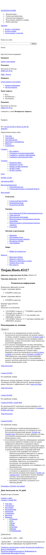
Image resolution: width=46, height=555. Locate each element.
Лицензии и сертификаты (14, 142)
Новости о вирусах (16, 259)
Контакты (8, 515)
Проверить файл (15, 163)
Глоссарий (13, 227)
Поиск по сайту (6, 40)
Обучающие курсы (16, 237)
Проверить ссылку (16, 164)
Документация (11, 14)
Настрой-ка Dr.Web (16, 241)
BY (25, 127)
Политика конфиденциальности (12, 551)
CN (5, 127)
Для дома (8, 136)
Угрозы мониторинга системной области (24, 189)
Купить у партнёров (12, 29)
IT (15, 127)
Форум (8, 74)
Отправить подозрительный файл (21, 153)
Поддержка (9, 507)
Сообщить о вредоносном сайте (21, 157)
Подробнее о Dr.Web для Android (13, 486)
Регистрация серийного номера (17, 20)
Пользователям (10, 509)
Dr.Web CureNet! (15, 170)
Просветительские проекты (19, 239)
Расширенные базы (16, 203)
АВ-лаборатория (11, 140)
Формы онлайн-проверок (18, 166)
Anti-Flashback (14, 243)
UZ (22, 127)
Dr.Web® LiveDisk (33, 354)
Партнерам (9, 511)
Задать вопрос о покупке (14, 33)
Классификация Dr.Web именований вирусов (26, 213)
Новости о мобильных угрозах (20, 261)
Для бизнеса (9, 138)
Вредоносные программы (18, 217)
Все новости (14, 265)
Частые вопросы (11, 87)
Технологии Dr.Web (16, 205)
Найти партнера (12, 22)
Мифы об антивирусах (17, 251)
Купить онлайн (10, 31)
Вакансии (8, 517)
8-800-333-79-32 (6, 71)
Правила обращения (12, 85)
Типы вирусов (14, 215)
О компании (9, 146)
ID (28, 127)
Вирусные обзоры (16, 257)
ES (10, 127)
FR (13, 127)
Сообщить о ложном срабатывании (22, 155)
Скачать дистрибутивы (14, 16)
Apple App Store (36, 384)
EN (8, 127)
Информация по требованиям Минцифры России (18, 552)
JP (17, 127)
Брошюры (13, 235)
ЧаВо (3, 74)
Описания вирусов (16, 187)
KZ (19, 127)
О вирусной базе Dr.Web (18, 201)
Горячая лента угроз (16, 263)
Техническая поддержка (14, 18)
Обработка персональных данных (13, 547)
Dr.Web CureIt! (14, 168)
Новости (8, 144)
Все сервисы (14, 151)
